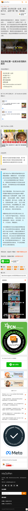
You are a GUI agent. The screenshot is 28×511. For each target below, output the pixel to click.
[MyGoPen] (5, 2)
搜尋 (24, 493)
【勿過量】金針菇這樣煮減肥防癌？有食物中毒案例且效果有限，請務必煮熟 (13, 291)
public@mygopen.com (10, 482)
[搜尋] (22, 2)
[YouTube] (6, 485)
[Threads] (14, 485)
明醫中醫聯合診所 (22, 252)
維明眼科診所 (19, 256)
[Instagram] (8, 485)
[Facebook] (3, 485)
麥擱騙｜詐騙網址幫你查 (7, 501)
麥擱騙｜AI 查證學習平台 (7, 503)
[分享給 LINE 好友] (5, 261)
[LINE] (11, 485)
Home (2, 6)
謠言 (5, 6)
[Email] (17, 485)
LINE (8, 6)
